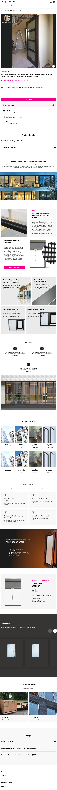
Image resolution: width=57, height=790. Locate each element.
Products (7, 10)
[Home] (2, 10)
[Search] (53, 5)
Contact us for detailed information (14, 268)
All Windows (14, 10)
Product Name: (4, 86)
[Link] (10, 2)
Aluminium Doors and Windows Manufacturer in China (15, 80)
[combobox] (28, 5)
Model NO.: (4, 89)
